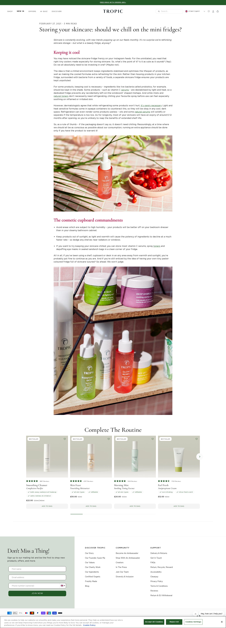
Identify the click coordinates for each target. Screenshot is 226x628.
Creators (119, 562)
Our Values (90, 562)
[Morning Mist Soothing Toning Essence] (135, 457)
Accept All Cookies (154, 622)
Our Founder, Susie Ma (95, 558)
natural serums (142, 112)
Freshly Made (91, 581)
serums (125, 90)
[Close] (222, 622)
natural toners (61, 96)
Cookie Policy (89, 625)
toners (156, 246)
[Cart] (217, 11)
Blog (87, 586)
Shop (10, 11)
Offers (32, 11)
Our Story (89, 553)
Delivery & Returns (158, 553)
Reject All (174, 622)
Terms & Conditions (159, 586)
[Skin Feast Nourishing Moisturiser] (91, 457)
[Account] (213, 11)
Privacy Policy (156, 581)
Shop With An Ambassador (128, 558)
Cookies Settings (193, 622)
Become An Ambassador (127, 553)
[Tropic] (113, 11)
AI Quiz (43, 11)
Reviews (154, 591)
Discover (57, 11)
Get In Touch (156, 558)
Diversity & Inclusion (125, 577)
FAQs (152, 562)
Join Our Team (122, 572)
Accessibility (156, 572)
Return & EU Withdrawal (161, 595)
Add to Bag (47, 506)
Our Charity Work (92, 567)
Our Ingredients (92, 572)
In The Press (121, 567)
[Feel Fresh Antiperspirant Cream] (179, 457)
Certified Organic (92, 577)
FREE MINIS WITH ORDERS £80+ (113, 2)
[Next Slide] (200, 457)
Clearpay (154, 577)
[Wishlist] (209, 11)
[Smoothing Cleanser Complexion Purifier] (47, 457)
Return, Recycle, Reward (161, 567)
